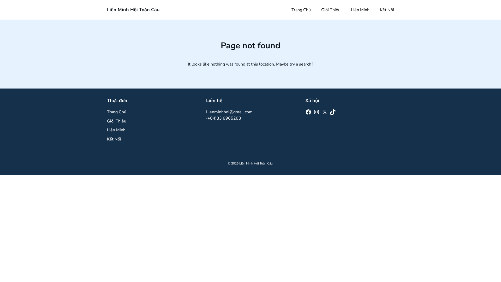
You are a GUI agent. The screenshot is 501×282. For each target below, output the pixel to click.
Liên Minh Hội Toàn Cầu (133, 10)
